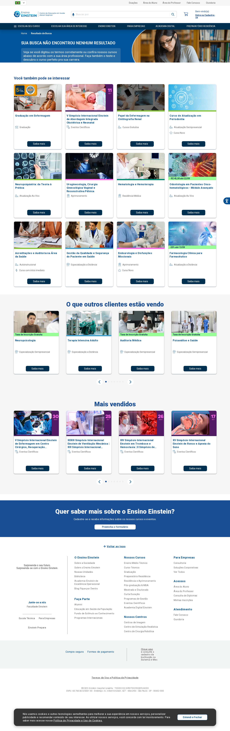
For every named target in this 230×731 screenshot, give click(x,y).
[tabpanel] (36, 342)
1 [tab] (106, 382)
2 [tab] (109, 382)
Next (130, 382)
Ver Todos (179, 572)
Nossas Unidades (83, 572)
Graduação (130, 572)
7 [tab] (123, 382)
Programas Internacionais (88, 618)
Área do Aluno (150, 3)
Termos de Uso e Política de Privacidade (115, 677)
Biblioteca (79, 576)
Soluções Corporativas (186, 567)
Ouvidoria (210, 3)
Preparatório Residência (137, 576)
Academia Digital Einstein (138, 607)
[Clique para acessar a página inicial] (39, 17)
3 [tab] (111, 382)
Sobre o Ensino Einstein (87, 567)
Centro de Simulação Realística (141, 627)
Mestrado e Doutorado (136, 590)
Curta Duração (132, 594)
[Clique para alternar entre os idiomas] (20, 2)
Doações (133, 3)
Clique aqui (147, 649)
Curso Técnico (131, 567)
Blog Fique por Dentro (86, 588)
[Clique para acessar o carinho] (186, 14)
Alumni (78, 604)
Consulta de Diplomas (185, 595)
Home (24, 33)
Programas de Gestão (136, 598)
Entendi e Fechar (192, 717)
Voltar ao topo (116, 546)
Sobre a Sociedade (84, 563)
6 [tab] (120, 382)
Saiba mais (39, 143)
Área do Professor (172, 3)
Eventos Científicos (134, 603)
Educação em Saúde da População (93, 609)
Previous (99, 382)
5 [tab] (117, 382)
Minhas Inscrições (183, 600)
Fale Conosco (193, 3)
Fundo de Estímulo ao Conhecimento (94, 613)
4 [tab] (114, 382)
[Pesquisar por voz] (73, 14)
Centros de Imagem (135, 622)
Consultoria (180, 563)
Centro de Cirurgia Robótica (139, 631)
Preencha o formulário (115, 526)
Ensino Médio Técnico (136, 563)
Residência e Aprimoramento (140, 581)
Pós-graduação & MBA (136, 585)
